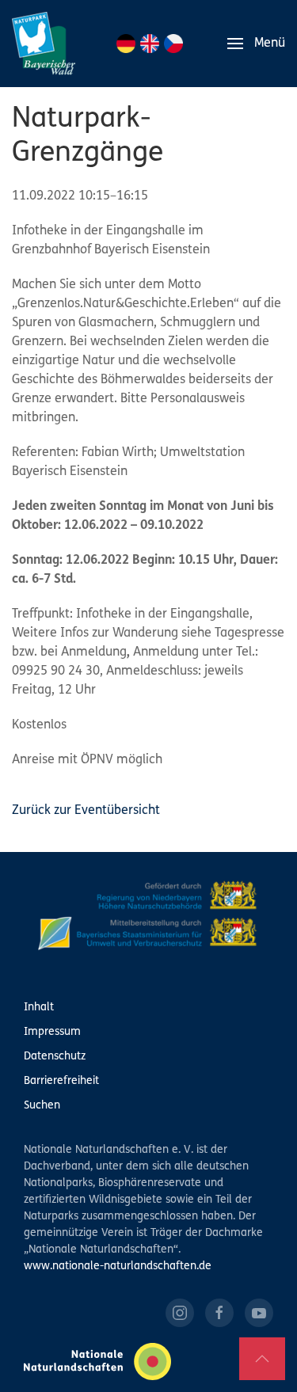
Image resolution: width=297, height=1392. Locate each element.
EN (149, 43)
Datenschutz (55, 1057)
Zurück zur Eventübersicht (86, 810)
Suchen (42, 1106)
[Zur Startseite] (43, 43)
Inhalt (39, 1008)
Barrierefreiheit (61, 1081)
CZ (173, 43)
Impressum (52, 1032)
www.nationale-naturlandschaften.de (117, 1266)
